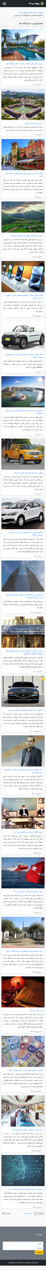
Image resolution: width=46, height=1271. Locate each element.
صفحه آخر (28, 1213)
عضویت (39, 1252)
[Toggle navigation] (4, 3)
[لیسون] (36, 3)
